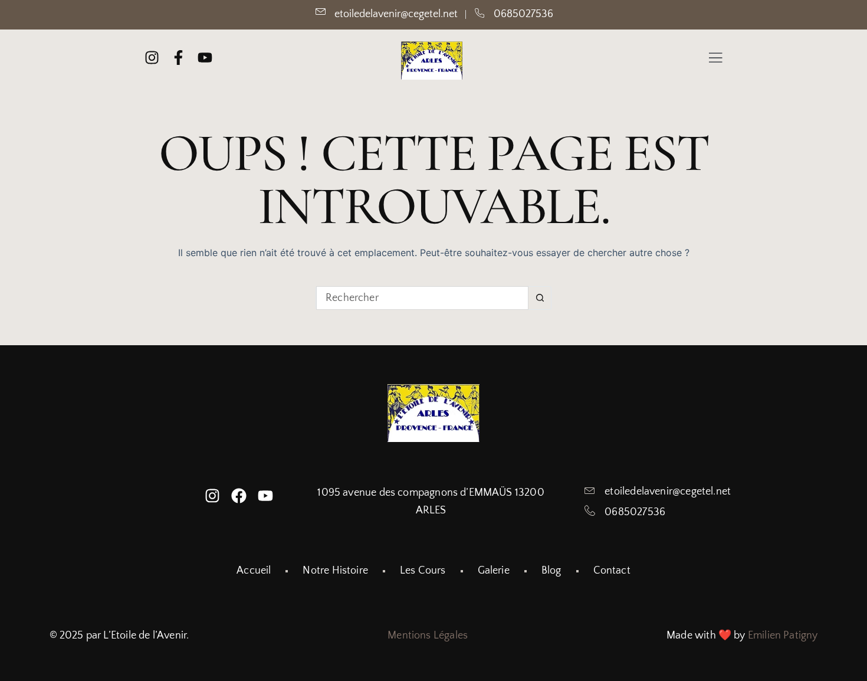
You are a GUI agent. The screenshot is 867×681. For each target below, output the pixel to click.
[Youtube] (265, 495)
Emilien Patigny (783, 635)
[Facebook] (238, 495)
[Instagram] (212, 495)
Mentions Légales (427, 635)
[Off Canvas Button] (715, 59)
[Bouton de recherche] (539, 298)
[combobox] (422, 298)
